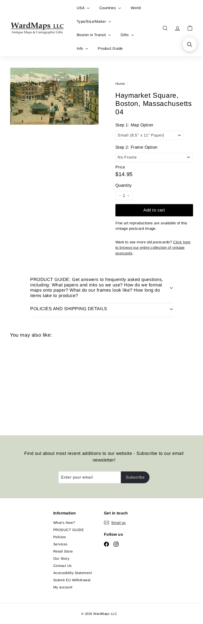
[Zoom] (54, 96)
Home (120, 84)
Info (80, 48)
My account (63, 587)
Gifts (125, 35)
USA (81, 8)
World (136, 8)
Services (60, 544)
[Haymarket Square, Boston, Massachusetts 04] (23, 383)
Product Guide (110, 48)
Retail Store (63, 551)
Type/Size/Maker (92, 21)
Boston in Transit (92, 35)
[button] (189, 44)
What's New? (64, 523)
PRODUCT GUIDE (68, 530)
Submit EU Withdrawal (72, 580)
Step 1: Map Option (134, 125)
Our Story (61, 558)
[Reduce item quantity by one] (119, 195)
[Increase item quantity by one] (128, 195)
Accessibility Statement (72, 573)
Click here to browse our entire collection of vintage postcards (153, 247)
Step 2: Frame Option (136, 147)
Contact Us (62, 566)
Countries (108, 8)
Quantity (123, 185)
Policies (59, 537)
